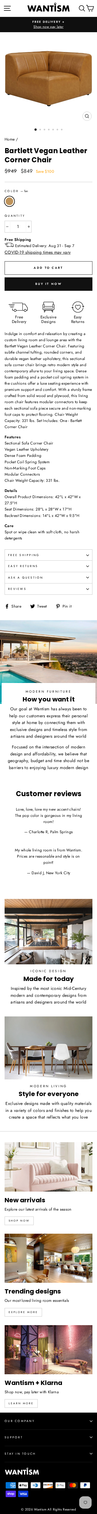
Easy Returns (23, 566)
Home (10, 139)
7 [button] (62, 130)
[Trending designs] (48, 1258)
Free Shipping (23, 555)
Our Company (20, 1421)
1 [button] (35, 129)
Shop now (19, 1221)
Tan (9, 201)
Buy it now (48, 284)
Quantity (15, 216)
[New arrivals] (48, 1166)
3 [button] (45, 130)
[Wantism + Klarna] (48, 1349)
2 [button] (40, 130)
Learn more (21, 1403)
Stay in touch (20, 1453)
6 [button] (58, 130)
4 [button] (49, 130)
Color (16, 191)
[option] (48, 25)
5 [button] (53, 130)
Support (14, 1437)
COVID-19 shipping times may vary (38, 252)
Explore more (23, 1312)
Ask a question (25, 577)
